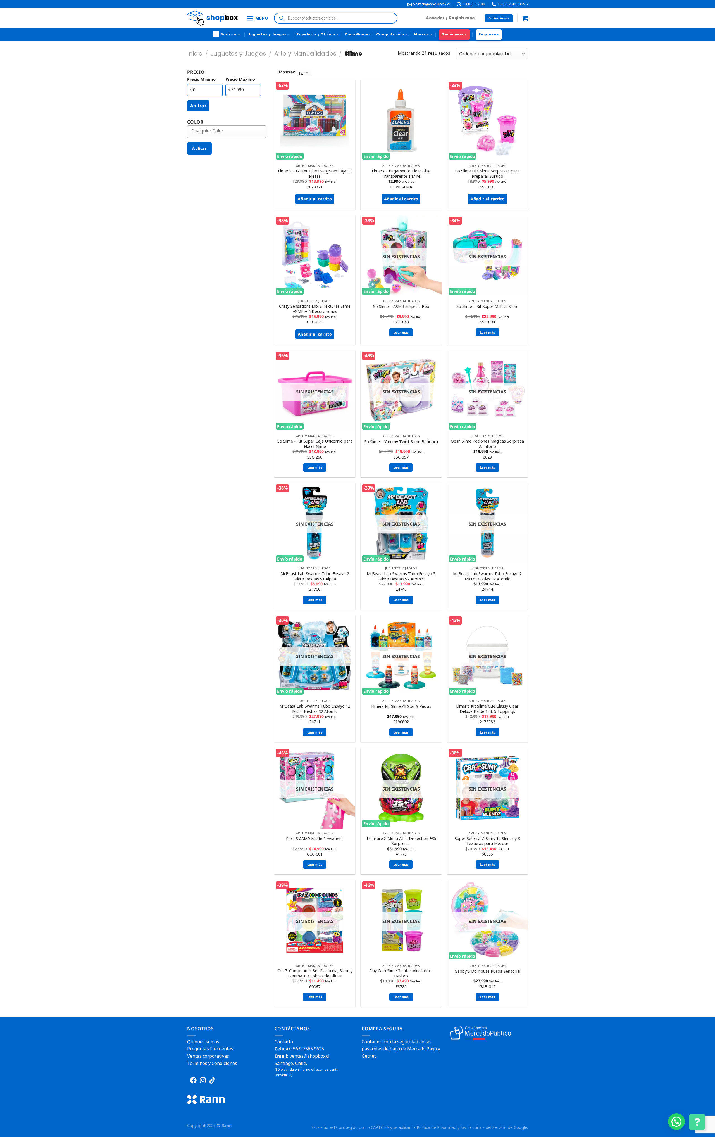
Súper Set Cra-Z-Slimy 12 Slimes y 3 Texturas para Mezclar (487, 841)
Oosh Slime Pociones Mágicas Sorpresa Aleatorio (487, 444)
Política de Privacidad (436, 1127)
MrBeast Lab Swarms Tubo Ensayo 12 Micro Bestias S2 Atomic (314, 709)
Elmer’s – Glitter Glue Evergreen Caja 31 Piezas (315, 173)
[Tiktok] (212, 1080)
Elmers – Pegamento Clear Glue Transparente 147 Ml (401, 173)
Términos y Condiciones (212, 1063)
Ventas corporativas (208, 1056)
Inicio (194, 53)
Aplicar (198, 106)
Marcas (421, 34)
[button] (676, 1121)
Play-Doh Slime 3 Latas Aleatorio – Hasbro (401, 973)
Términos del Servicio (487, 1127)
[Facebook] (193, 1080)
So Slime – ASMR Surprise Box (401, 306)
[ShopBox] (212, 18)
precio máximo (240, 79)
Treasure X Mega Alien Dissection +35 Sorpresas (401, 841)
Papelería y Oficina (315, 34)
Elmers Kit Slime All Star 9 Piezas (401, 706)
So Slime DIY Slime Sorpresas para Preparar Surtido (487, 173)
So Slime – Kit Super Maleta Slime (487, 306)
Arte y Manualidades (305, 53)
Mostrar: (287, 72)
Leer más (401, 332)
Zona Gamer (357, 34)
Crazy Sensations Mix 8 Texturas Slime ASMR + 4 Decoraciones (315, 309)
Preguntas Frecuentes (210, 1049)
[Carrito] (525, 18)
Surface (228, 34)
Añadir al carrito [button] (315, 198)
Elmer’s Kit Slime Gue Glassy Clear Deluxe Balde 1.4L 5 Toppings (487, 709)
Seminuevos (454, 34)
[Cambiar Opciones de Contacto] (697, 1122)
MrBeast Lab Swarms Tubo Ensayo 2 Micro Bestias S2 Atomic (487, 576)
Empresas (489, 34)
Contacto (284, 1042)
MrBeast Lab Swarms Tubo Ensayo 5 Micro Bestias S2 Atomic (401, 576)
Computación (390, 34)
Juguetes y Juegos (267, 34)
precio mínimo (201, 79)
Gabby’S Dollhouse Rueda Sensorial (487, 971)
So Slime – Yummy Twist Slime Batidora (401, 441)
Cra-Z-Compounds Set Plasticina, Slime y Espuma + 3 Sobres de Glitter (314, 973)
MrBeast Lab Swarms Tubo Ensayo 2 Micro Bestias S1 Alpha (314, 576)
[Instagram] (202, 1080)
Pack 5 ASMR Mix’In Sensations (315, 838)
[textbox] (231, 131)
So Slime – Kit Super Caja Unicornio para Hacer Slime (314, 444)
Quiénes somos (203, 1042)
